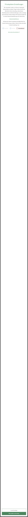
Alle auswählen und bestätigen (14, 513)
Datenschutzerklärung (14, 19)
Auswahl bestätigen (14, 510)
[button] (14, 32)
